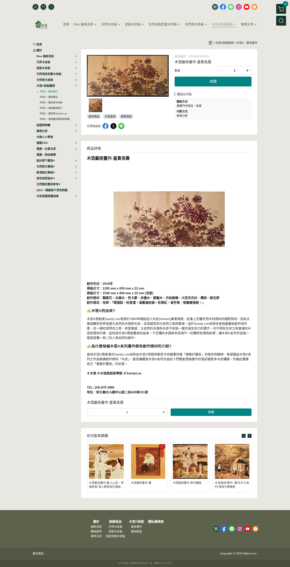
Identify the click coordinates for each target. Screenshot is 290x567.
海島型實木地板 (115, 536)
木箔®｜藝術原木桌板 (51, 102)
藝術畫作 (136, 526)
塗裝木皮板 (115, 531)
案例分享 (96, 536)
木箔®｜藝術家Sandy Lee (53, 113)
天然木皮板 (115, 526)
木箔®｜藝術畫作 (48, 91)
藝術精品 (136, 531)
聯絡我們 (96, 531)
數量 (177, 70)
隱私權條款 (156, 521)
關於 (96, 521)
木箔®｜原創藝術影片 (51, 108)
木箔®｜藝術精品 (48, 97)
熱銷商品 (115, 521)
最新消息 (96, 526)
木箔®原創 (136, 521)
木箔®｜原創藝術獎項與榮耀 (54, 119)
